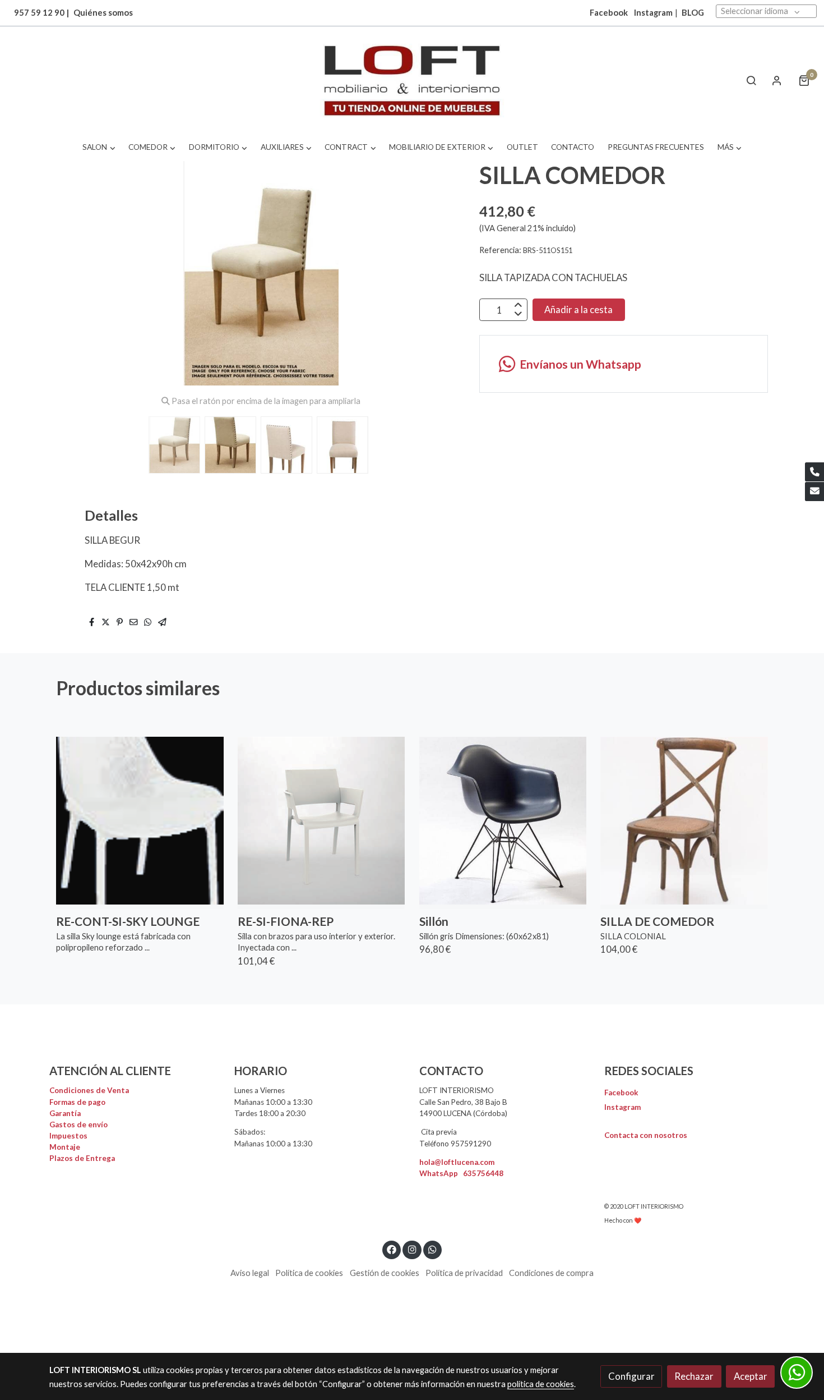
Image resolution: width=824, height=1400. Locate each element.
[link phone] (814, 471)
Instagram (653, 12)
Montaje (64, 1146)
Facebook (621, 1092)
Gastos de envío (78, 1124)
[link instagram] (412, 1249)
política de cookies (540, 1384)
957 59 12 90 (39, 12)
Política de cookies (309, 1273)
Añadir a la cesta (578, 310)
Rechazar (694, 1376)
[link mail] (814, 491)
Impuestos (68, 1135)
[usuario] (777, 80)
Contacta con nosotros (645, 1135)
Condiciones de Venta (89, 1090)
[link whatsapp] (433, 1249)
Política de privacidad (464, 1273)
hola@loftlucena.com (456, 1162)
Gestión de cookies (384, 1273)
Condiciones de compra (551, 1273)
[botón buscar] (751, 80)
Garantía (65, 1113)
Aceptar (750, 1376)
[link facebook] (391, 1249)
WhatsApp (461, 1173)
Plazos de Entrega (82, 1158)
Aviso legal (249, 1273)
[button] (99, 147)
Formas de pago (77, 1102)
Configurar (631, 1376)
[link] (411, 80)
